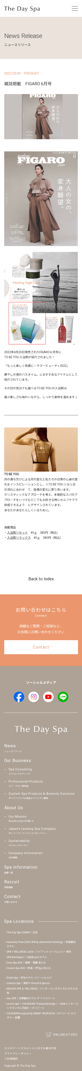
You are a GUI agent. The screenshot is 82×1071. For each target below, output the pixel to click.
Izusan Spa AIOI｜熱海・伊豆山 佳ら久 (29, 968)
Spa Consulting (20, 771)
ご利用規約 (11, 1058)
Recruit (11, 884)
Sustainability (19, 843)
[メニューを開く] (75, 8)
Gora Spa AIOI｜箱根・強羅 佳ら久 (26, 962)
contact (41, 647)
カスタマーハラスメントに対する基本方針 (30, 1048)
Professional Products (26, 783)
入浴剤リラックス (19, 537)
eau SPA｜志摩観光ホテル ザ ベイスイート (31, 998)
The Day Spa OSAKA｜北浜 (22, 932)
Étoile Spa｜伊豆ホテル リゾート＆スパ (29, 977)
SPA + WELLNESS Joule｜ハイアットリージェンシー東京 (39, 951)
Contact (12, 898)
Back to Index (41, 578)
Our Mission (21, 818)
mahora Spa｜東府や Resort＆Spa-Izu (28, 983)
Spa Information (21, 869)
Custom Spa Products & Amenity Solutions (42, 795)
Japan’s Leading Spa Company (32, 830)
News (13, 747)
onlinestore (65, 1034)
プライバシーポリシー (18, 1053)
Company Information (26, 855)
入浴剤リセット (17, 532)
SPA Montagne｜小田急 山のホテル (27, 957)
